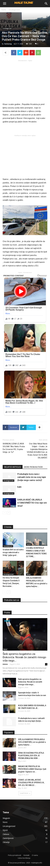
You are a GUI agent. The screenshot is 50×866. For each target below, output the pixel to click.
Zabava (6, 834)
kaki (19, 486)
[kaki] (9, 490)
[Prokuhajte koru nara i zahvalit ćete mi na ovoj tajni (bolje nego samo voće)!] (9, 477)
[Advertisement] (25, 81)
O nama (35, 855)
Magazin (6, 506)
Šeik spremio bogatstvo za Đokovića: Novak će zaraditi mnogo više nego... (24, 657)
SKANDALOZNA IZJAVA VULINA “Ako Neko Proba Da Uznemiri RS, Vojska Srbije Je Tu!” (14, 447)
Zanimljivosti (7, 546)
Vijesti (29, 544)
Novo (28, 574)
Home (3, 10)
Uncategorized (14, 10)
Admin (5, 664)
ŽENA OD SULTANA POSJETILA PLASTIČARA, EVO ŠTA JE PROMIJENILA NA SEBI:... (31, 755)
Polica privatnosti (14, 855)
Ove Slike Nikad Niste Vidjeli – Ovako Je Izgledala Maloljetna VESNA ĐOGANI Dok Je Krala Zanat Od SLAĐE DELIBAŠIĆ (37, 450)
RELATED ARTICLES (12, 467)
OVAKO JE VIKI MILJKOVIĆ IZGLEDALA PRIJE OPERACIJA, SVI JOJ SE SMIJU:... (31, 782)
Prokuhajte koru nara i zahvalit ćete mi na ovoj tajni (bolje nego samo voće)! (31, 477)
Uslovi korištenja (24, 858)
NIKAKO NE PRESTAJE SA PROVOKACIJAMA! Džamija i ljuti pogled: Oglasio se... (32, 769)
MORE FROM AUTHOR (33, 467)
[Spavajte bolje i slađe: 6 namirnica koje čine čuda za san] (9, 696)
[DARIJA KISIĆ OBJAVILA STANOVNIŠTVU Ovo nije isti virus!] (9, 502)
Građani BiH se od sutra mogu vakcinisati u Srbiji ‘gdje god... (13, 552)
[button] (46, 3)
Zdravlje (6, 842)
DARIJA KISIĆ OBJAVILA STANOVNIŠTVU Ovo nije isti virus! (32, 502)
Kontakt (26, 855)
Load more (24, 793)
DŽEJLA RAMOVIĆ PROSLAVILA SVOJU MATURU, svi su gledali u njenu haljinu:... (32, 742)
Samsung (8, 44)
